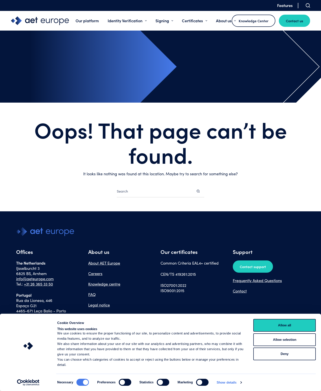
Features (285, 5)
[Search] (308, 5)
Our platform (87, 20)
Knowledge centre (104, 284)
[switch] (125, 382)
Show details (226, 382)
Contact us (294, 20)
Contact (240, 291)
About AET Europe (104, 263)
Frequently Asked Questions (257, 280)
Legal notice (99, 305)
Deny (284, 354)
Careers (95, 273)
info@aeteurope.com (35, 278)
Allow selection (284, 339)
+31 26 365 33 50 (38, 284)
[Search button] (198, 191)
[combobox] (154, 191)
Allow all (284, 325)
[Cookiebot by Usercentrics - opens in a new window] (28, 382)
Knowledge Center (253, 20)
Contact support (253, 266)
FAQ (92, 294)
